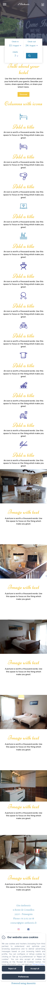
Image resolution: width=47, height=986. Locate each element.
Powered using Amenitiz (23, 983)
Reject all (12, 968)
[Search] (31, 55)
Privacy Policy (38, 964)
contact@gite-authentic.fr (23, 922)
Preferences (23, 977)
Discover (23, 94)
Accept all (34, 968)
